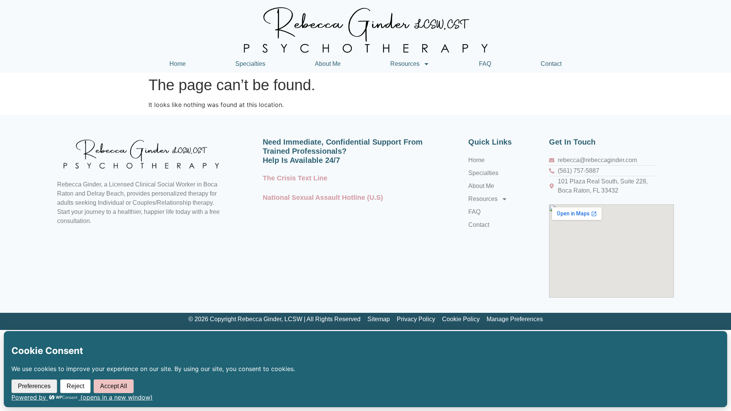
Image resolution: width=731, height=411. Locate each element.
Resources (405, 64)
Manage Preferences (515, 319)
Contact (551, 64)
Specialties (250, 64)
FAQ (485, 64)
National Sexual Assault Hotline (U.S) (323, 197)
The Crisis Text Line (295, 178)
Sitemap (378, 319)
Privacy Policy (416, 319)
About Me (328, 64)
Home (177, 64)
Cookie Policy (461, 319)
